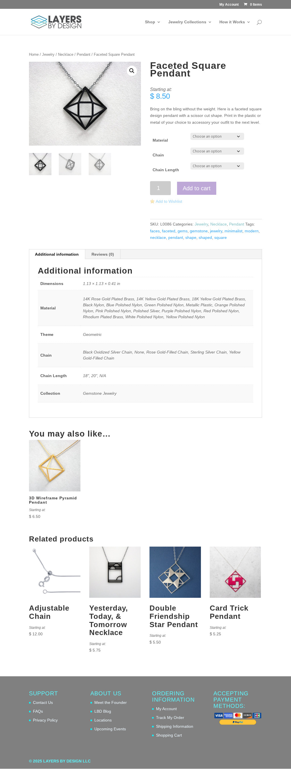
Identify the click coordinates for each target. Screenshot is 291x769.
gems (183, 231)
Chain (158, 155)
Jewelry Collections (187, 22)
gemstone (199, 231)
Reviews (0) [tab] (103, 254)
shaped (205, 237)
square (220, 237)
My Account (229, 5)
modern (252, 231)
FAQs (38, 711)
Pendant (83, 54)
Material (160, 140)
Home (34, 54)
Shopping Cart (169, 735)
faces (155, 231)
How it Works (232, 22)
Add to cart (197, 188)
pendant (175, 237)
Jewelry (48, 54)
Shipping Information (174, 726)
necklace (158, 237)
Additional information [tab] (57, 254)
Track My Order (170, 717)
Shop (150, 22)
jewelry (216, 231)
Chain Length (166, 170)
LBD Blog (102, 711)
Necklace (65, 54)
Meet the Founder (110, 702)
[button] (132, 71)
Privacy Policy (45, 720)
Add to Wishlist (169, 201)
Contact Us (43, 702)
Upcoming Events (110, 729)
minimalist (233, 231)
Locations (103, 720)
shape (190, 237)
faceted (168, 231)
